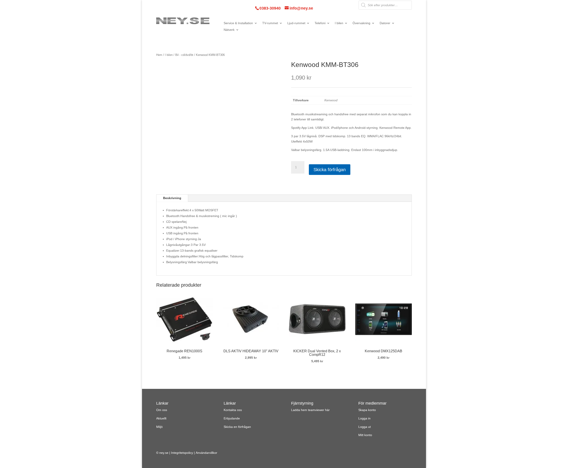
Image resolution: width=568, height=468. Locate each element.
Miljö (159, 427)
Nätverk (229, 29)
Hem (159, 55)
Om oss (161, 410)
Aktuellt (161, 418)
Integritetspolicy (182, 452)
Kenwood (330, 100)
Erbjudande (232, 418)
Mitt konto (365, 435)
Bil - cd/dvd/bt (184, 55)
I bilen (339, 23)
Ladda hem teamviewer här (310, 410)
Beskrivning (172, 198)
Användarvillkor (206, 452)
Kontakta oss (233, 410)
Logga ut (364, 427)
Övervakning (361, 23)
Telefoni (320, 23)
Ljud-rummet (296, 23)
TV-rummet (270, 23)
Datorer (385, 23)
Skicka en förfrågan (237, 427)
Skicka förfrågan (330, 169)
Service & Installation (238, 23)
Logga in (364, 418)
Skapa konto (367, 410)
